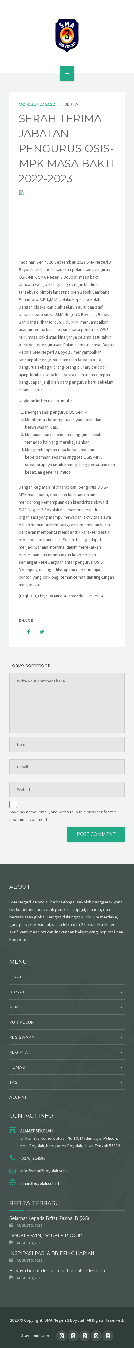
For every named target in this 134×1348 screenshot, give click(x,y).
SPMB (15, 1007)
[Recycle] (66, 36)
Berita (71, 104)
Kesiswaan (22, 1037)
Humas (17, 1067)
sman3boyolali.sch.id (39, 1183)
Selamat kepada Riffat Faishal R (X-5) (49, 1218)
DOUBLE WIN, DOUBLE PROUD (46, 1236)
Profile (18, 992)
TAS (13, 1082)
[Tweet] (38, 631)
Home (16, 977)
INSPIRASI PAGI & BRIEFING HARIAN (51, 1253)
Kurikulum (22, 1022)
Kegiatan (20, 1052)
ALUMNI (17, 1097)
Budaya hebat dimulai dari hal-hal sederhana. (57, 1271)
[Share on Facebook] (25, 631)
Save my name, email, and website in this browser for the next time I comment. (62, 815)
